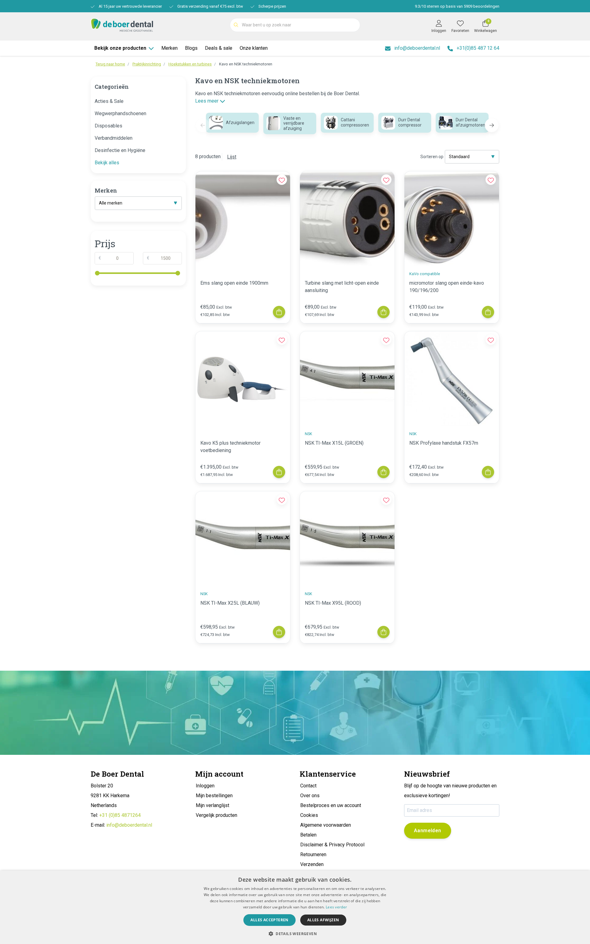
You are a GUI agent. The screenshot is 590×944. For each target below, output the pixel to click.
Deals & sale (218, 48)
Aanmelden (427, 830)
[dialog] (295, 907)
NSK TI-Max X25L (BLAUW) (230, 603)
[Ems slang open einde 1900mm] (242, 218)
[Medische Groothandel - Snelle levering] (122, 24)
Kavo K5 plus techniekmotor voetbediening (230, 446)
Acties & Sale (109, 101)
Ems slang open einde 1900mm (234, 283)
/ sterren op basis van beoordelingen (457, 6)
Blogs (191, 48)
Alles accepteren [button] (269, 920)
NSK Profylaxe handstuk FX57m (443, 443)
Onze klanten (254, 48)
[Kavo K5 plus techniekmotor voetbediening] (242, 378)
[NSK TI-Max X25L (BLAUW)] (242, 538)
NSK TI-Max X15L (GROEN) (334, 443)
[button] (492, 125)
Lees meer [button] (207, 101)
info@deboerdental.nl (129, 825)
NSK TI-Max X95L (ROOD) (333, 603)
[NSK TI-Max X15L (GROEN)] (347, 378)
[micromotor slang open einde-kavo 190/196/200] (451, 218)
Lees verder (336, 907)
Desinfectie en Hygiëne (120, 150)
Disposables (108, 126)
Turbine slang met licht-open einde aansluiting (342, 286)
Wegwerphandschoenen (120, 113)
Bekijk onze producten (120, 48)
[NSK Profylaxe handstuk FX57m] (451, 378)
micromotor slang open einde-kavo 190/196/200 (446, 286)
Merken (169, 48)
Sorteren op (431, 156)
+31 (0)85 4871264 (120, 815)
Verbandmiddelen (113, 138)
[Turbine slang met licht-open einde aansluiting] (347, 218)
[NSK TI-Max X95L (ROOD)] (347, 538)
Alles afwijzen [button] (323, 920)
